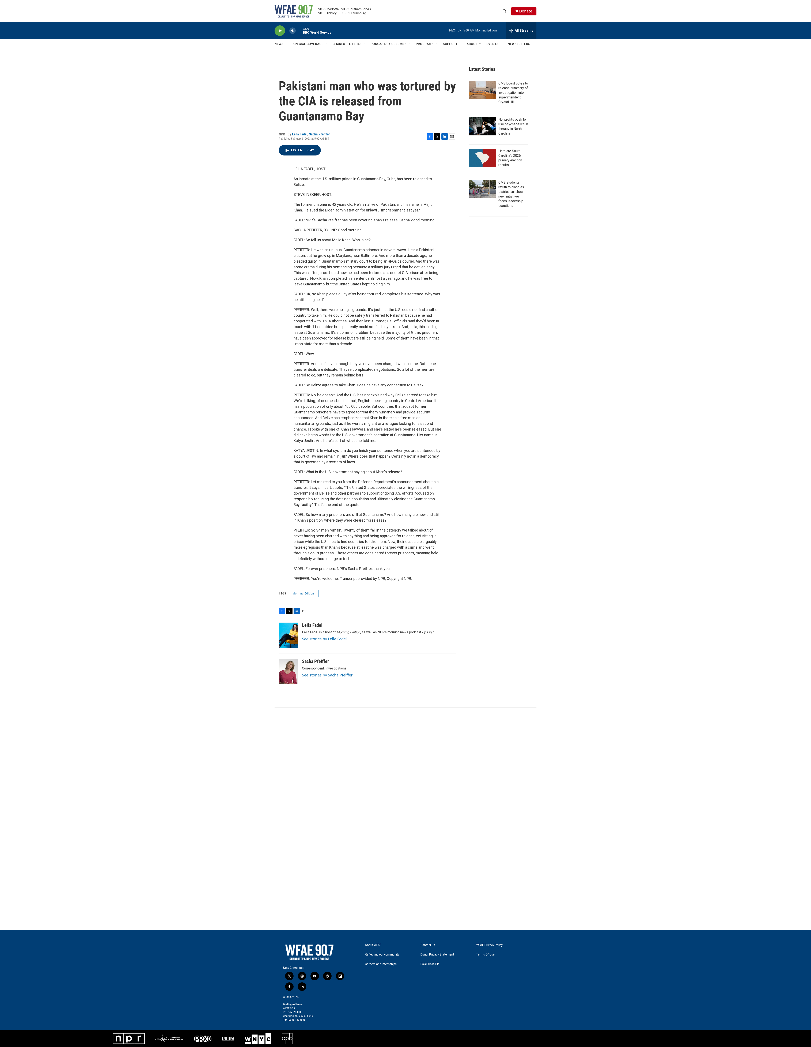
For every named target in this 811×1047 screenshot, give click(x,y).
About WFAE (373, 945)
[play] (279, 30)
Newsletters (519, 44)
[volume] (292, 30)
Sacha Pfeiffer (319, 134)
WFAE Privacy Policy (489, 945)
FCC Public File (430, 964)
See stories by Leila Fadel (324, 638)
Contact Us (427, 945)
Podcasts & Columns (389, 44)
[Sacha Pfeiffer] (288, 671)
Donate (525, 11)
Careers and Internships (381, 964)
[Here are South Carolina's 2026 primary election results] (482, 158)
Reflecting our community (382, 954)
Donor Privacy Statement (437, 954)
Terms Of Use (485, 954)
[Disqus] (405, 764)
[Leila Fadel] (288, 635)
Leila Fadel (299, 134)
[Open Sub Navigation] (286, 44)
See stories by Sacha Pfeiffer (327, 675)
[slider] (299, 30)
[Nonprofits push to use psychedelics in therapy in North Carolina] (482, 126)
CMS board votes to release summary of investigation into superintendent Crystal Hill (513, 92)
